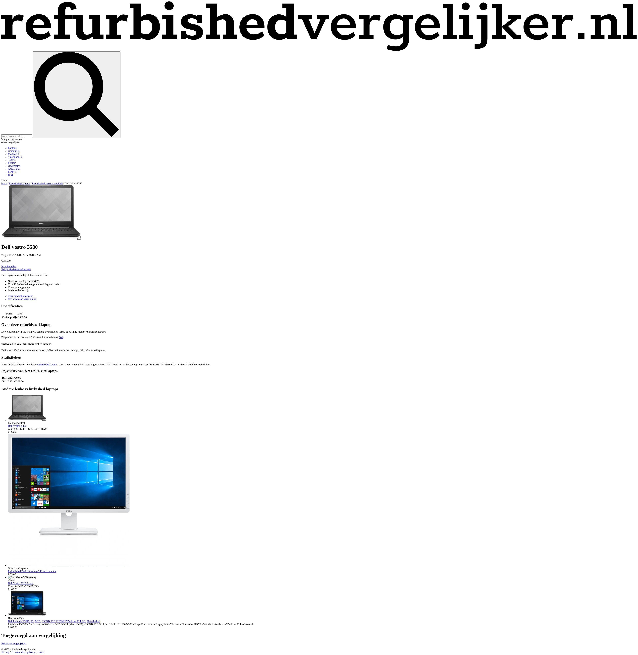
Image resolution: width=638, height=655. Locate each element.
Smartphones (15, 156)
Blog (10, 174)
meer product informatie (20, 296)
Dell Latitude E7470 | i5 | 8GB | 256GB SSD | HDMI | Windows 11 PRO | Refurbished (54, 621)
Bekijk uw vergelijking (13, 643)
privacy (31, 652)
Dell (61, 337)
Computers (13, 151)
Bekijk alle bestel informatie (16, 269)
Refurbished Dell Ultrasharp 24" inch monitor (32, 571)
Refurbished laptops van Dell (47, 183)
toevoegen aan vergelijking (22, 299)
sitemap (5, 652)
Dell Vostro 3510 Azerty (21, 583)
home (4, 183)
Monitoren (13, 154)
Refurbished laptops (19, 183)
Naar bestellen (8, 266)
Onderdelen (14, 165)
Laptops (12, 148)
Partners (12, 171)
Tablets (11, 159)
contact (40, 652)
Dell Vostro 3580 (17, 425)
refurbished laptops (47, 364)
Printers (12, 162)
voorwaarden (18, 652)
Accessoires (14, 168)
